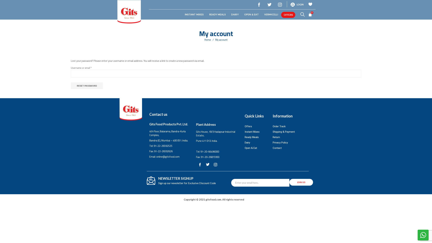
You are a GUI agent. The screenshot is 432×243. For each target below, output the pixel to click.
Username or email (86, 68)
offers (288, 14)
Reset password (87, 86)
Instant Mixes (194, 14)
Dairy (235, 14)
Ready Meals (217, 14)
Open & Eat (251, 14)
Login (300, 4)
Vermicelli (271, 14)
